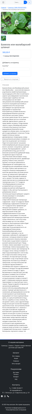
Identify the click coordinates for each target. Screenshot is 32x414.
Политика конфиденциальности (15, 408)
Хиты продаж (16, 363)
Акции (16, 358)
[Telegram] (2, 396)
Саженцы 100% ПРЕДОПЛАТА (17, 7)
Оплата (16, 374)
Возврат (16, 377)
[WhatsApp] (5, 396)
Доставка (16, 372)
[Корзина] (29, 2)
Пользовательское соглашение (16, 410)
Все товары (16, 356)
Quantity (5, 66)
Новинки (16, 361)
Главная (3, 7)
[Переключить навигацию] (3, 2)
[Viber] (8, 396)
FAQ (16, 379)
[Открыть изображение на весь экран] (29, 14)
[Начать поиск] (25, 2)
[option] (3, 38)
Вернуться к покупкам (11, 79)
